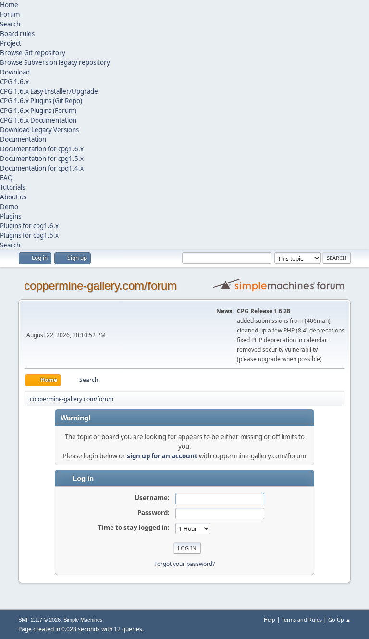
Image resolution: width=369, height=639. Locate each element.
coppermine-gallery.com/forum (100, 285)
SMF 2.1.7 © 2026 (39, 620)
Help (269, 619)
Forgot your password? (184, 564)
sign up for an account (162, 456)
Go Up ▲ (339, 619)
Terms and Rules (302, 619)
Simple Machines (83, 620)
